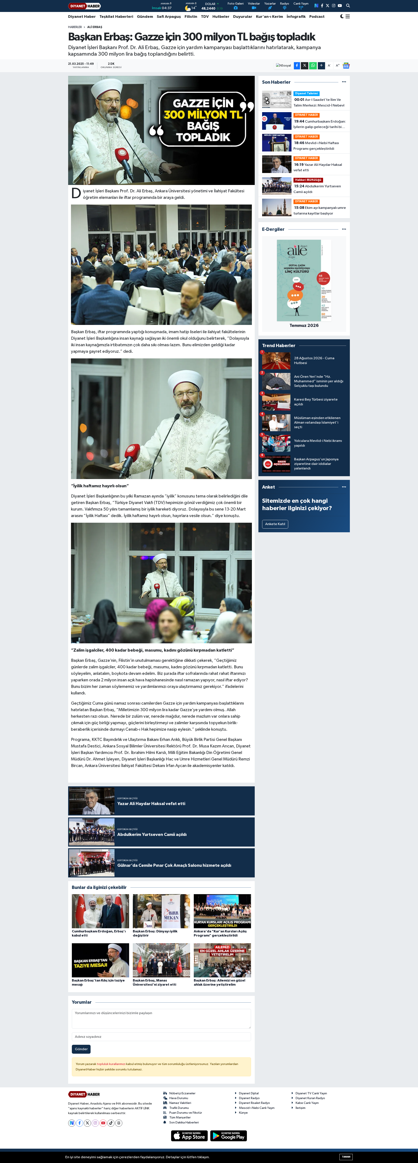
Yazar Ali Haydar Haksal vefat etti (317, 167)
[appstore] (189, 1136)
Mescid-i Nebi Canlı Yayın (257, 1108)
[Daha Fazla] (321, 65)
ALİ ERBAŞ (94, 27)
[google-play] (228, 1136)
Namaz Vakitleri (180, 1103)
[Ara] (348, 6)
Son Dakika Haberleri (184, 1122)
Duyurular (242, 17)
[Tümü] (344, 82)
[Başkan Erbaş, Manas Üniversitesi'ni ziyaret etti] (161, 960)
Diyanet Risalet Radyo (254, 1103)
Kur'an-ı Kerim (269, 17)
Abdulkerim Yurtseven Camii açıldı (317, 189)
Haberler (75, 27)
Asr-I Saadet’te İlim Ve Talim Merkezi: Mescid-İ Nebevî (318, 102)
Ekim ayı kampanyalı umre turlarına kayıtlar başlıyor (319, 210)
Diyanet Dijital (249, 1093)
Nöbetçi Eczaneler (182, 1093)
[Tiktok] (111, 1123)
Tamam (346, 1157)
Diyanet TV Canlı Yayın (311, 1093)
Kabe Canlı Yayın (307, 1103)
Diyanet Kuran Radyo (310, 1098)
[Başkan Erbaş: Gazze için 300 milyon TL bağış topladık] (161, 130)
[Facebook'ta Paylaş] (297, 65)
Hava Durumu (178, 1098)
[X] (87, 1123)
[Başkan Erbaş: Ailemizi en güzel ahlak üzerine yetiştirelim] (222, 960)
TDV (205, 17)
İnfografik (296, 17)
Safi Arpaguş (169, 17)
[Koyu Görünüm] (342, 17)
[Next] (71, 1123)
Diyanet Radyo (249, 1098)
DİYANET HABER (306, 115)
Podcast (317, 17)
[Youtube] (103, 1123)
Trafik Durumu (179, 1108)
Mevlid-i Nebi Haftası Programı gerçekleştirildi (316, 146)
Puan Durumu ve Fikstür (185, 1112)
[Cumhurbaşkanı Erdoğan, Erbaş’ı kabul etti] (100, 911)
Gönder (81, 1049)
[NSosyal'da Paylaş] (283, 65)
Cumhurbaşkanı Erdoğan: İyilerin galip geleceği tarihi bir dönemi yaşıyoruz (319, 125)
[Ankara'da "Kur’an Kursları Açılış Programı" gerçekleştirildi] (222, 911)
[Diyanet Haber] (84, 6)
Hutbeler (220, 17)
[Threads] (118, 1123)
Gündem (145, 17)
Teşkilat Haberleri (116, 17)
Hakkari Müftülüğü (308, 180)
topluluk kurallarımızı (111, 1064)
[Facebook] (79, 1123)
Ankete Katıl (275, 524)
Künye (243, 1112)
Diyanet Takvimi (306, 93)
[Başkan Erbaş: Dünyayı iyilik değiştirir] (161, 911)
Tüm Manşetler (180, 1117)
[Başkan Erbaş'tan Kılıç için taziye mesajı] (100, 960)
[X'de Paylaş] (304, 65)
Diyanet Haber (82, 17)
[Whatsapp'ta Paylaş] (313, 65)
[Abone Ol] (346, 66)
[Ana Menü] (347, 17)
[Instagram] (95, 1123)
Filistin (191, 17)
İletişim (300, 1108)
